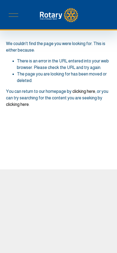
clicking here (83, 91)
